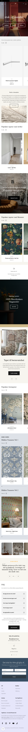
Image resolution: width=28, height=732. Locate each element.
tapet (2, 717)
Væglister (14, 25)
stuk (8, 21)
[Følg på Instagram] (6, 723)
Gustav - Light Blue (12, 167)
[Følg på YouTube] (13, 723)
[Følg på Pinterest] (10, 723)
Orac (12, 78)
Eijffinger (11, 256)
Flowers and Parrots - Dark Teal (11, 258)
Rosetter (22, 25)
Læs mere (14, 105)
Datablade (3, 708)
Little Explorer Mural (11, 428)
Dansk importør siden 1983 (14, 0)
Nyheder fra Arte (14, 198)
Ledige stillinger (18, 703)
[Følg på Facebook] (2, 723)
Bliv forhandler (4, 700)
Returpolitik (17, 708)
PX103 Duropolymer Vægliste (12, 80)
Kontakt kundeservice (5, 705)
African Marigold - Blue (12, 481)
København (17, 688)
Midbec (12, 479)
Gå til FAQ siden (14, 627)
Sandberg (11, 166)
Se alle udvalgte (14, 373)
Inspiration (3, 693)
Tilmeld (14, 677)
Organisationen (18, 700)
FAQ (2, 688)
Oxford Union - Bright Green (12, 531)
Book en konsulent (5, 703)
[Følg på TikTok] (17, 723)
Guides (2, 691)
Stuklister (7, 25)
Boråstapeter (12, 426)
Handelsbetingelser (19, 705)
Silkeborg (17, 691)
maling (7, 717)
